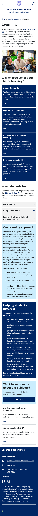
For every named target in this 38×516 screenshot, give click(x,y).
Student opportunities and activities (15, 409)
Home (3, 19)
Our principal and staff (13, 428)
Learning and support (14, 19)
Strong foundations (12, 88)
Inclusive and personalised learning (15, 136)
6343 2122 (10, 465)
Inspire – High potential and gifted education (19, 218)
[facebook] (3, 482)
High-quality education (13, 110)
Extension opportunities (14, 160)
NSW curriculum (12, 193)
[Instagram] (9, 482)
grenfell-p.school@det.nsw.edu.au (20, 461)
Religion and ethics (19, 210)
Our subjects (19, 204)
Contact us (19, 400)
